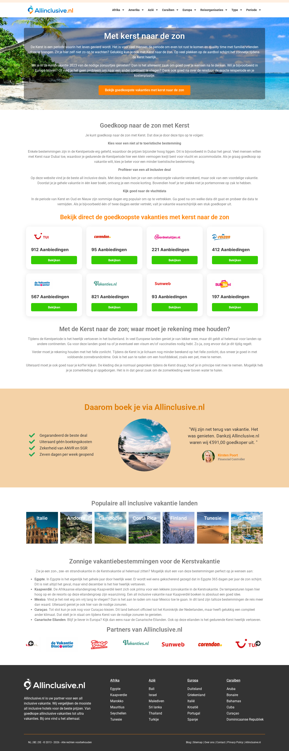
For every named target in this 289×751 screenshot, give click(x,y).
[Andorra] (76, 542)
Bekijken (54, 260)
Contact (220, 742)
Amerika (134, 10)
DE (39, 742)
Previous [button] (31, 644)
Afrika (116, 10)
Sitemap (197, 742)
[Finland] (178, 542)
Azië (151, 10)
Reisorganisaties (211, 10)
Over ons (209, 742)
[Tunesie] (213, 542)
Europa (187, 10)
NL (29, 742)
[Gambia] (247, 542)
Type (234, 10)
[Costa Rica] (144, 542)
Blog (188, 742)
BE (34, 742)
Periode (251, 10)
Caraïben (168, 10)
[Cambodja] (110, 542)
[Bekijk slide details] (42, 644)
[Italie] (42, 542)
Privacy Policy (235, 742)
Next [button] (258, 644)
